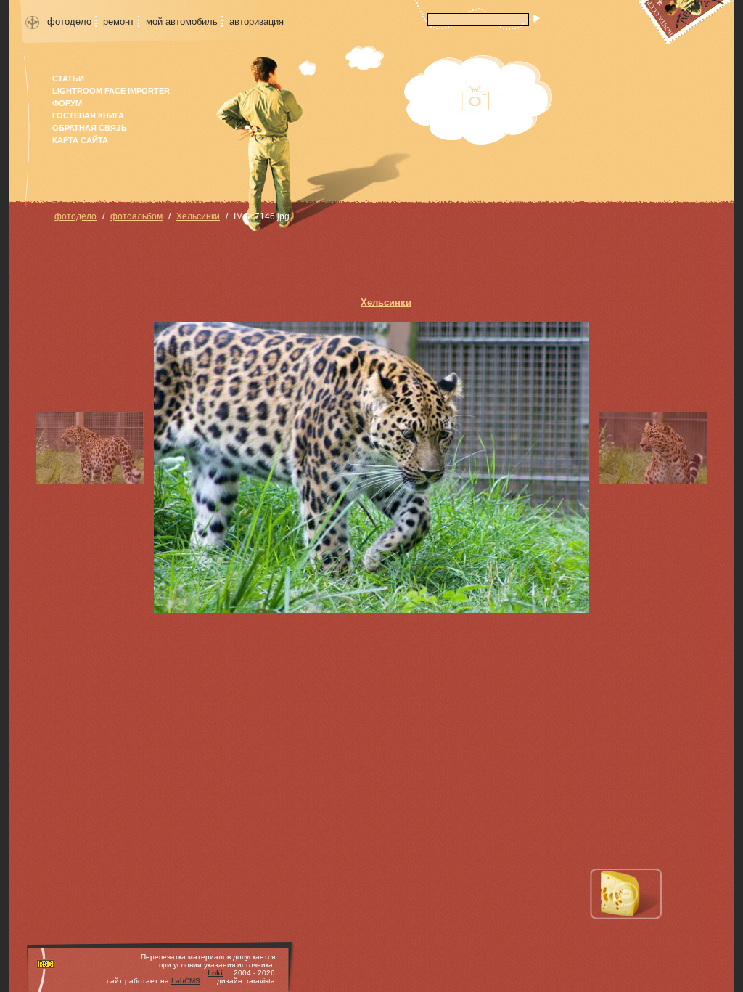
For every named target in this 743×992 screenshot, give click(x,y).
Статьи (68, 78)
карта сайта (80, 140)
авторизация (256, 21)
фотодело (69, 21)
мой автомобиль (182, 21)
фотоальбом (136, 216)
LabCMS (185, 981)
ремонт (118, 21)
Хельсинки (198, 216)
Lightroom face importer (111, 90)
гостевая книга (88, 115)
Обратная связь (89, 127)
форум (67, 103)
